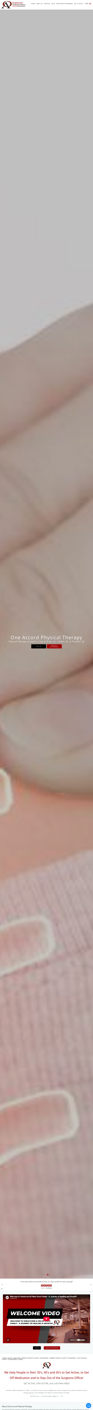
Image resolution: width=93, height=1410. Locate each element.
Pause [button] (2, 1289)
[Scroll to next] (90, 1285)
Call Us (38, 646)
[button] (90, 3)
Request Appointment (54, 646)
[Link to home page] (13, 5)
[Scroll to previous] (3, 1285)
